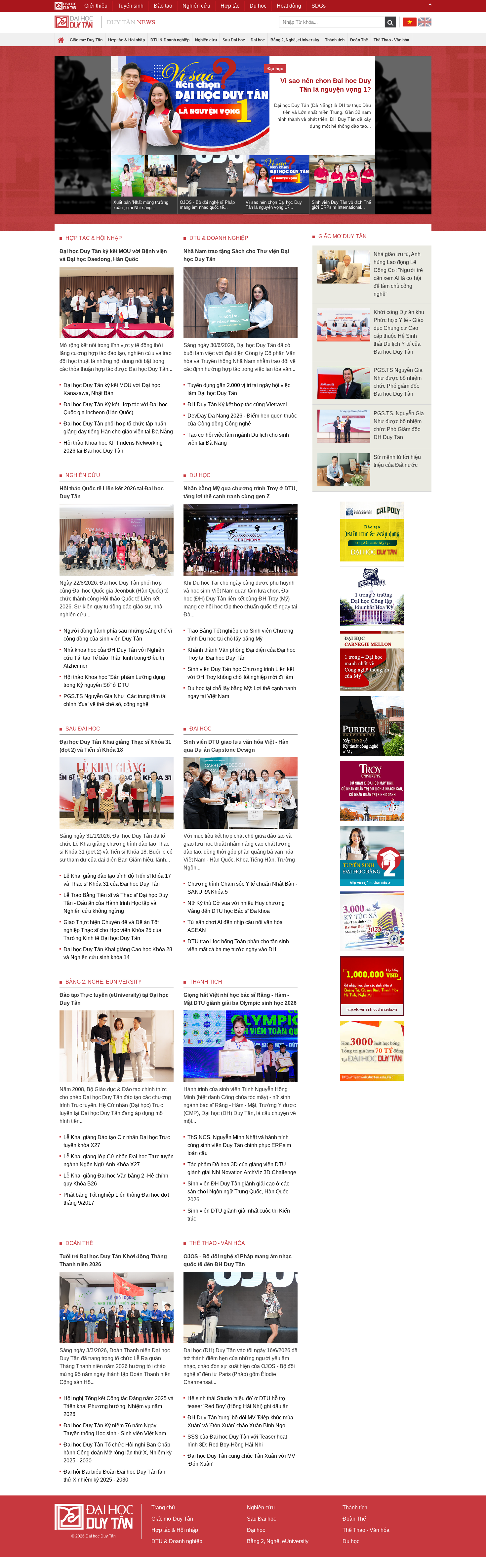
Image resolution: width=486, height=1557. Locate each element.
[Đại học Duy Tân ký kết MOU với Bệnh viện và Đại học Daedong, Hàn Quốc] (117, 302)
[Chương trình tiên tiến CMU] (372, 661)
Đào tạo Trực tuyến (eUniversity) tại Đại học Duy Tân (114, 999)
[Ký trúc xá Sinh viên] (372, 921)
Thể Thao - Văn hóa (391, 40)
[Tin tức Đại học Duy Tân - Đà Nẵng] (105, 21)
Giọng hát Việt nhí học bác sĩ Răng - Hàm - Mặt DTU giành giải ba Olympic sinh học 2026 (240, 999)
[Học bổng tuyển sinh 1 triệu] (372, 986)
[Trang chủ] (61, 40)
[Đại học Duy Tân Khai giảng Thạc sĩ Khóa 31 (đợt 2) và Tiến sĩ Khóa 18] (117, 792)
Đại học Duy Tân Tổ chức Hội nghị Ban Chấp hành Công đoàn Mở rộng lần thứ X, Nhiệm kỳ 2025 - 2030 (117, 1452)
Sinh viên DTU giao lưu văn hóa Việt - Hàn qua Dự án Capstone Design (236, 746)
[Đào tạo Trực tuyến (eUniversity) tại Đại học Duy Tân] (117, 1046)
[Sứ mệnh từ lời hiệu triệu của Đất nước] (343, 469)
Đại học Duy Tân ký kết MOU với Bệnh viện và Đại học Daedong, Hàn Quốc (113, 255)
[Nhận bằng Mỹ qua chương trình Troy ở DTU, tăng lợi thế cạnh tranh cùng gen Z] (240, 539)
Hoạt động (289, 6)
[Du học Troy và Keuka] (372, 791)
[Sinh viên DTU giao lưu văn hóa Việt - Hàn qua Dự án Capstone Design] (240, 792)
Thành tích (334, 40)
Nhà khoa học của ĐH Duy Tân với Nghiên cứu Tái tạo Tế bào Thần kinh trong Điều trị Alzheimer (113, 658)
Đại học (258, 40)
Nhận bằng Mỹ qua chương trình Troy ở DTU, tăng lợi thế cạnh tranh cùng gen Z (240, 492)
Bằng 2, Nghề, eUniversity (294, 40)
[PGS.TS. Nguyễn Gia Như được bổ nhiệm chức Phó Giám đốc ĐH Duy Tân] (343, 426)
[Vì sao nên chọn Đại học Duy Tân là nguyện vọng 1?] (190, 105)
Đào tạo (163, 6)
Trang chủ (163, 1507)
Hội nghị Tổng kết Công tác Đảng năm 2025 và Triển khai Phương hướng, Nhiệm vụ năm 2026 (118, 1406)
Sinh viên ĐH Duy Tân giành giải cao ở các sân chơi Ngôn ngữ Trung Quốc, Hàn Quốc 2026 (238, 1191)
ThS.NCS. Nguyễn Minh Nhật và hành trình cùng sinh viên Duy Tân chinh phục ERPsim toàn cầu (239, 1145)
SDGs (318, 6)
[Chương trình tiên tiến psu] (372, 596)
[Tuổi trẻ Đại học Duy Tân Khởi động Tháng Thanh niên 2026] (117, 1307)
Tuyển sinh (130, 6)
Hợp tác (230, 6)
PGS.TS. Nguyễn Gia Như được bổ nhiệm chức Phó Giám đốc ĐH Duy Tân (399, 425)
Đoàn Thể (359, 40)
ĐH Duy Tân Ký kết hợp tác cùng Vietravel (237, 404)
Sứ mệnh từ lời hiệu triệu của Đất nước (397, 461)
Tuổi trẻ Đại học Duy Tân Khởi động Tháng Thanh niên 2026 (113, 1260)
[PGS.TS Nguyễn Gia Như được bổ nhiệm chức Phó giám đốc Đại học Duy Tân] (343, 382)
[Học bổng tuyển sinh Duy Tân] (372, 1051)
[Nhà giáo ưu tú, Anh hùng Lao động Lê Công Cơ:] (343, 266)
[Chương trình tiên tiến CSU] (372, 531)
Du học (200, 475)
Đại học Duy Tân (101, 1536)
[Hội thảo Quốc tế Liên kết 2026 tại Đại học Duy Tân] (117, 539)
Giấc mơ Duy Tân (86, 40)
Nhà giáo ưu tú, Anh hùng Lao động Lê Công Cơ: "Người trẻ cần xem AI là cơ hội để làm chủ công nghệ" (398, 274)
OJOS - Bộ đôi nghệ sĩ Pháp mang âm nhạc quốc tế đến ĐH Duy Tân (237, 1260)
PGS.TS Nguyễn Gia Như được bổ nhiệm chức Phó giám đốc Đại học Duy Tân (398, 382)
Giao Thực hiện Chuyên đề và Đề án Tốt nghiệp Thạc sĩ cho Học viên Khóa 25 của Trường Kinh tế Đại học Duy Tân (112, 930)
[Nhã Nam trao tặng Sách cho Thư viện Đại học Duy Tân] (240, 302)
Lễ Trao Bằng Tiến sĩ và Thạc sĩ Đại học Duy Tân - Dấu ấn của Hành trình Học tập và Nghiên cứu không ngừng (115, 903)
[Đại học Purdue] (372, 726)
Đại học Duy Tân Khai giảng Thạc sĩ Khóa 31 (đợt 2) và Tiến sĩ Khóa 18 (115, 746)
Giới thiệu (95, 6)
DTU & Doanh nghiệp (169, 40)
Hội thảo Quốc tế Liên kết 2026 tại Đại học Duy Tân (112, 492)
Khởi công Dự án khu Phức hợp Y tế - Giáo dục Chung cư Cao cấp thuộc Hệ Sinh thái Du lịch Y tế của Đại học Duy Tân (399, 332)
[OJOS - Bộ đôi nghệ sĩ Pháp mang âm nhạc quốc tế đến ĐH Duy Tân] (240, 1307)
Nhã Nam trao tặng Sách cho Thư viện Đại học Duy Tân (236, 255)
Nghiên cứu (206, 40)
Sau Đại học (234, 40)
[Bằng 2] (372, 856)
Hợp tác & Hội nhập (126, 40)
